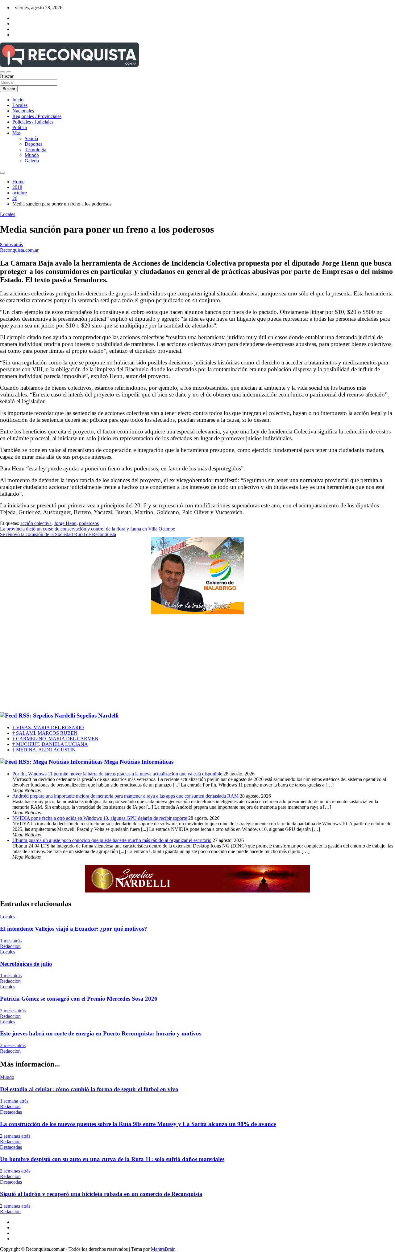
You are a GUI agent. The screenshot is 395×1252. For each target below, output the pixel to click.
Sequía (31, 138)
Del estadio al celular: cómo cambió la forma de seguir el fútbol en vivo (89, 1089)
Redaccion (10, 946)
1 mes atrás (11, 940)
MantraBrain (163, 1249)
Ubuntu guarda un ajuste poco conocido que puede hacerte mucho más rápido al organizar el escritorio (111, 840)
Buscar (7, 76)
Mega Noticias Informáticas (138, 761)
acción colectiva (36, 523)
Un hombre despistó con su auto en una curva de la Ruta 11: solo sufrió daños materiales (112, 1159)
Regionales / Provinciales (36, 116)
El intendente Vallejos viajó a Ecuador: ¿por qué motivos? (73, 928)
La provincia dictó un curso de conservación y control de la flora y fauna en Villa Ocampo (87, 528)
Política (19, 127)
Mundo (32, 155)
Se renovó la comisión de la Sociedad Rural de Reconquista (58, 534)
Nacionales (23, 110)
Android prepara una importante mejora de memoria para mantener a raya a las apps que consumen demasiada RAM (125, 796)
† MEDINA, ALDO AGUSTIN (44, 749)
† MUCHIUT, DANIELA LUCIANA (50, 744)
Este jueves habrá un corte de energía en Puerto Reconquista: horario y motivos (100, 1033)
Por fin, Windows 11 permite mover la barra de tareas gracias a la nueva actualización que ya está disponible (117, 773)
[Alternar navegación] (2, 72)
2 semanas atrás (15, 1136)
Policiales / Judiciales (32, 121)
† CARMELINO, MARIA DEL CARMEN (55, 738)
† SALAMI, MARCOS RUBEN (44, 733)
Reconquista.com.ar (19, 250)
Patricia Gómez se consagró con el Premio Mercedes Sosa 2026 (78, 998)
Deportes (33, 144)
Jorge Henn (65, 523)
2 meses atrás (13, 1010)
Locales (19, 105)
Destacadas (11, 1112)
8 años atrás (11, 244)
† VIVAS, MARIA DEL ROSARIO (48, 727)
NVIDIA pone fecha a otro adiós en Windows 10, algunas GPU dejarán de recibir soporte (99, 818)
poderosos (89, 523)
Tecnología (35, 149)
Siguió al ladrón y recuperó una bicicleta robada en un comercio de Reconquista (101, 1194)
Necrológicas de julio (26, 964)
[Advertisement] (197, 663)
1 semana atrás (14, 1101)
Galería (32, 160)
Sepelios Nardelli (97, 715)
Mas (16, 133)
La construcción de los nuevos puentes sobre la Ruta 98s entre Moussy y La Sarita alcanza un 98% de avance (138, 1124)
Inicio (17, 99)
